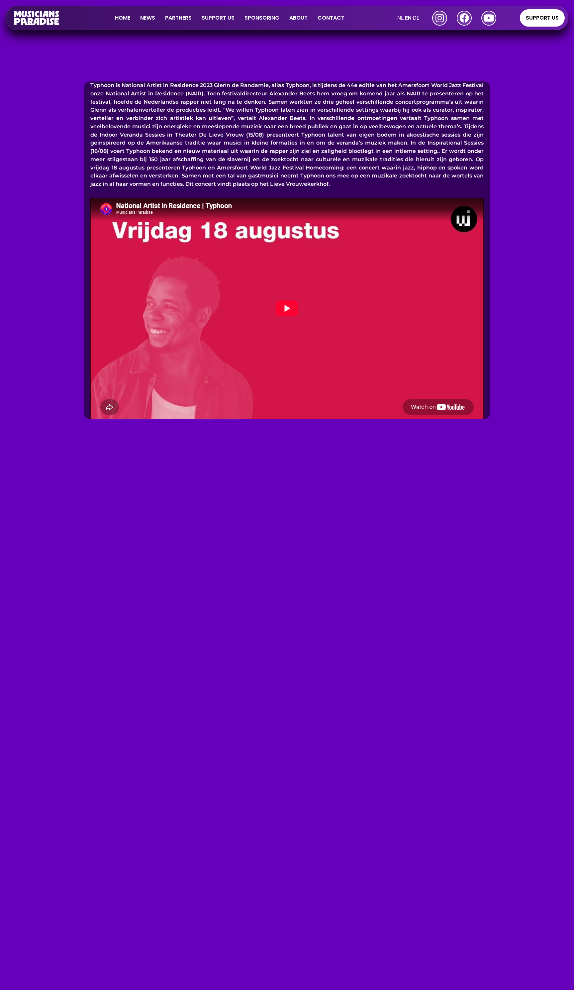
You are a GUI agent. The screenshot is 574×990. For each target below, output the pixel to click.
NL (400, 18)
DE (416, 18)
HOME (122, 18)
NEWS (147, 18)
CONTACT (331, 18)
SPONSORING (261, 18)
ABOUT (298, 18)
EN (408, 18)
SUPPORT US (218, 18)
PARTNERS (178, 18)
